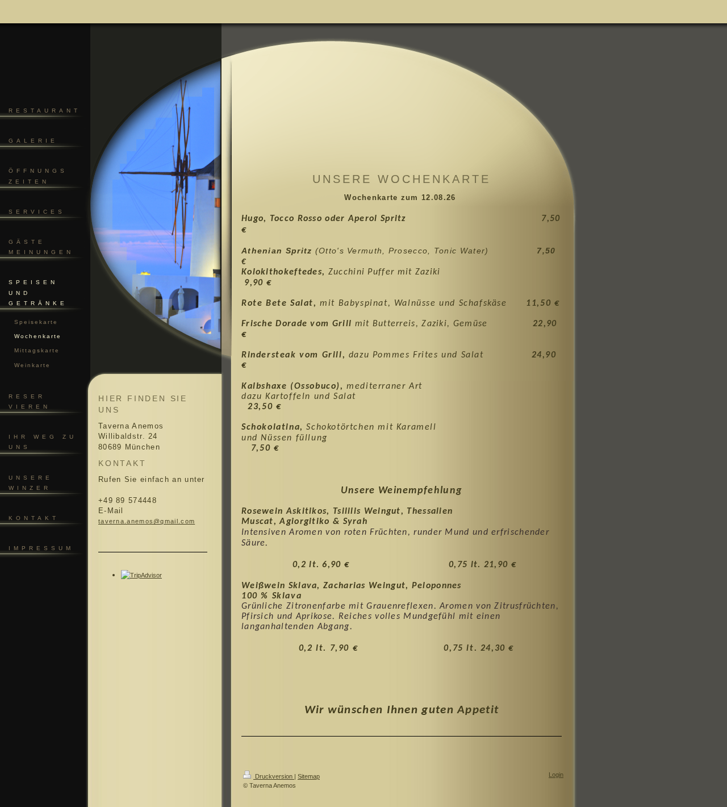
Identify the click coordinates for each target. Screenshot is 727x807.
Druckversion (273, 776)
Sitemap (309, 776)
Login (556, 774)
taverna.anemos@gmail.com (146, 521)
